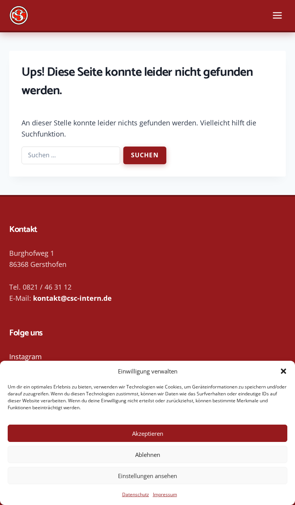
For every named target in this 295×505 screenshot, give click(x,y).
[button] (283, 371)
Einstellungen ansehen (147, 476)
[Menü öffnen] (277, 15)
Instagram (25, 356)
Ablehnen (147, 454)
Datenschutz (135, 494)
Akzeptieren (147, 433)
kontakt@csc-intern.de (72, 298)
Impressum (165, 494)
